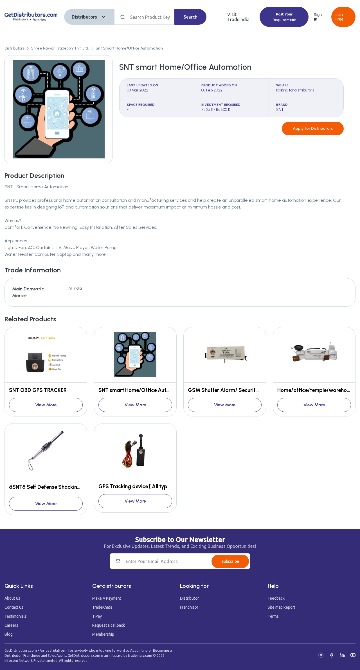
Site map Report (281, 607)
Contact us (13, 607)
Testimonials (15, 616)
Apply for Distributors (313, 128)
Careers (11, 625)
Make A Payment (106, 598)
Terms (273, 616)
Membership (103, 634)
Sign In (318, 16)
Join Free (339, 16)
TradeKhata (102, 607)
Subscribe (230, 561)
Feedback (276, 598)
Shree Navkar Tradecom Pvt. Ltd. (60, 48)
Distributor (189, 598)
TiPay (97, 616)
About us (12, 598)
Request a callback (108, 625)
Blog (8, 634)
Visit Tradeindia (238, 17)
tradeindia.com (140, 655)
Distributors (84, 16)
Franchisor (189, 607)
